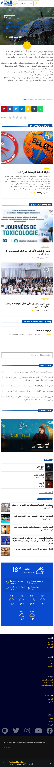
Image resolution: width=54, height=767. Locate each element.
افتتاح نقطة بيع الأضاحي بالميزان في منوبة (34, 549)
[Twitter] (16, 731)
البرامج (50, 644)
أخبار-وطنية (9, 17)
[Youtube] (38, 731)
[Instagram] (27, 731)
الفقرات (50, 702)
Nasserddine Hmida (44, 100)
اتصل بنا (50, 647)
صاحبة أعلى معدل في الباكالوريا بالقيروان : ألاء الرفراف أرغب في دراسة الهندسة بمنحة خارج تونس (32, 540)
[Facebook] (49, 731)
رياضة (46, 167)
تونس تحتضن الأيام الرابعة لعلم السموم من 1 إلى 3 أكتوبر (28, 252)
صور (51, 718)
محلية (51, 661)
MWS (8, 748)
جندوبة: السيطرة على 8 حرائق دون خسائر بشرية (34, 372)
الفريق (50, 642)
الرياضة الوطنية (47, 682)
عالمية (50, 666)
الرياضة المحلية (47, 680)
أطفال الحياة (42, 443)
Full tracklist (46, 492)
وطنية (50, 663)
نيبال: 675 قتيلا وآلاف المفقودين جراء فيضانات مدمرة (32, 386)
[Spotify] (5, 731)
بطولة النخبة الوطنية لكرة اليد (33, 172)
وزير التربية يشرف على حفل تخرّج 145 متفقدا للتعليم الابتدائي (27, 305)
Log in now (46, 334)
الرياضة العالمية (47, 685)
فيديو (51, 721)
